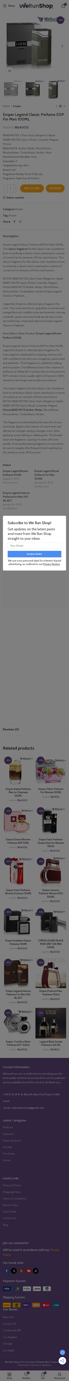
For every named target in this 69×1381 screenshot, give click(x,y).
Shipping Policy (12, 1192)
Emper (17, 106)
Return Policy (10, 1205)
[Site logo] (36, 5)
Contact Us (9, 1218)
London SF (9, 1324)
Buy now (55, 188)
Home (6, 106)
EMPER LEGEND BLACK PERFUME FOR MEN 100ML (51, 944)
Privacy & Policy (12, 1185)
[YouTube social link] (28, 1271)
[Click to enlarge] (9, 71)
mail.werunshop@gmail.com (27, 1108)
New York (8, 1317)
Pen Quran (9, 1153)
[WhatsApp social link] (20, 221)
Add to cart (32, 188)
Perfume (8, 1127)
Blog (5, 1225)
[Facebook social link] (14, 221)
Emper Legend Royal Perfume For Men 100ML (46, 474)
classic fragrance (18, 249)
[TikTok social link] (36, 1271)
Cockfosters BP (12, 1330)
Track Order (9, 1211)
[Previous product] (56, 106)
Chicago (7, 1343)
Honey (7, 1160)
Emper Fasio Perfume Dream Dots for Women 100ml (51, 843)
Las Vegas (9, 1350)
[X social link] (14, 1271)
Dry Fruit (7, 1147)
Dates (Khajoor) (12, 1140)
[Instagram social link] (21, 1271)
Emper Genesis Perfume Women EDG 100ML (51, 893)
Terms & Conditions (15, 1198)
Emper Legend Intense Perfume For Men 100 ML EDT (16, 496)
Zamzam (8, 1134)
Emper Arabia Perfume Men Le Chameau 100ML (18, 792)
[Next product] (64, 106)
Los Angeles (10, 1337)
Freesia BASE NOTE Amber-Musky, (23, 410)
